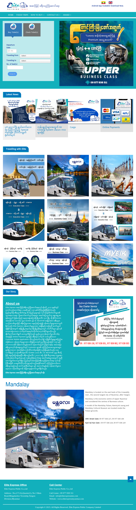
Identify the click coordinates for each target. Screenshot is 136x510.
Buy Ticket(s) (13, 32)
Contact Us (53, 15)
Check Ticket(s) (32, 32)
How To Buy (37, 15)
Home (11, 15)
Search (12, 74)
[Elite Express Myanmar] (17, 6)
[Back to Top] (130, 479)
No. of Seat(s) (12, 64)
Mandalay (17, 384)
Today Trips (22, 15)
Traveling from (12, 55)
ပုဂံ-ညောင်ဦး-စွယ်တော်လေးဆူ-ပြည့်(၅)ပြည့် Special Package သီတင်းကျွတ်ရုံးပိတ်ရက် (18, 131)
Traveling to (11, 60)
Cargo (73, 127)
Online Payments (111, 127)
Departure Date (11, 46)
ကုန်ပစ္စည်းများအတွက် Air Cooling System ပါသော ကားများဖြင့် (51, 130)
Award (66, 15)
